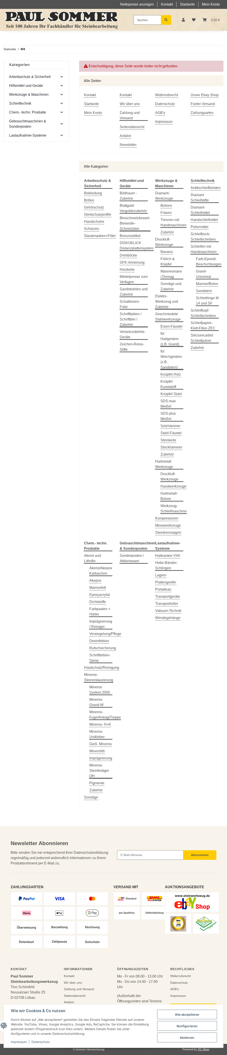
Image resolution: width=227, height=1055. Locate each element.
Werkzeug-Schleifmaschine (173, 508)
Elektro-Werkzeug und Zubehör (166, 301)
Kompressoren (166, 518)
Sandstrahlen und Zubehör (134, 291)
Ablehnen (187, 1037)
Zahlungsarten (202, 113)
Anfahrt (125, 136)
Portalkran (163, 589)
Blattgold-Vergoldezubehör (133, 208)
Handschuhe (94, 221)
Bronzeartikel (130, 236)
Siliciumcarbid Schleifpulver (202, 337)
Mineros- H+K (100, 724)
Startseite (187, 4)
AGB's (160, 113)
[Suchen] (166, 20)
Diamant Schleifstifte (200, 197)
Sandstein (204, 291)
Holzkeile (127, 269)
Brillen (89, 200)
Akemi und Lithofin (92, 558)
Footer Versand (203, 104)
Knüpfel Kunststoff (168, 384)
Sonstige (91, 797)
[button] (183, 20)
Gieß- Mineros (100, 744)
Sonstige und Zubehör (170, 286)
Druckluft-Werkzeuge (164, 242)
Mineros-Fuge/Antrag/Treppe (105, 714)
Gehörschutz (94, 207)
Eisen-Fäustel (171, 326)
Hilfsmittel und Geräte (26, 86)
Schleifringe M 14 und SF (207, 300)
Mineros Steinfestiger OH (99, 770)
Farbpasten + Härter (99, 611)
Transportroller (166, 603)
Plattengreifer (165, 582)
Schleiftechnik (20, 103)
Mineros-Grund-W (96, 702)
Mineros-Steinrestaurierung (98, 677)
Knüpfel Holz (170, 374)
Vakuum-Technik (168, 611)
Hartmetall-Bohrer (169, 496)
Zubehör (167, 232)
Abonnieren (200, 855)
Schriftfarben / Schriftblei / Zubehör (130, 319)
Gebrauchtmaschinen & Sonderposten (27, 123)
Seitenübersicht (132, 127)
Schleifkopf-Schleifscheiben (203, 313)
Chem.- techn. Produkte (27, 112)
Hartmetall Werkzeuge (164, 464)
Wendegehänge (167, 618)
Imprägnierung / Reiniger (100, 624)
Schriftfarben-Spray (99, 657)
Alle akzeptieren (187, 1014)
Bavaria (166, 252)
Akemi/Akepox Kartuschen (100, 570)
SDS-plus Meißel (168, 416)
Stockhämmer (171, 447)
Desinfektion (99, 641)
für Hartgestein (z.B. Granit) (169, 339)
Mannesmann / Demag (171, 274)
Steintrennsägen (168, 532)
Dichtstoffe (97, 602)
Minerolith (97, 751)
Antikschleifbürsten (206, 188)
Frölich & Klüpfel (167, 261)
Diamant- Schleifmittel (200, 210)
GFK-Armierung (132, 262)
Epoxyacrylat (99, 595)
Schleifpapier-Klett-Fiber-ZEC (203, 325)
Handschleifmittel (204, 220)
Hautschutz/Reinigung (101, 667)
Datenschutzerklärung (91, 852)
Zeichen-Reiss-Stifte (132, 346)
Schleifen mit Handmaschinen (204, 249)
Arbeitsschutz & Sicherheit (30, 77)
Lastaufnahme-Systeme (27, 135)
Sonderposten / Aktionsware (132, 558)
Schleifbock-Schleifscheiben (203, 236)
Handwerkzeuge (173, 486)
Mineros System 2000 (99, 689)
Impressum (19, 1042)
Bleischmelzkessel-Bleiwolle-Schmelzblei (135, 223)
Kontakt (167, 4)
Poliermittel (199, 227)
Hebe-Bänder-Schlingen (166, 565)
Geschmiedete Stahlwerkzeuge (168, 316)
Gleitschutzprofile (97, 214)
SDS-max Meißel (168, 403)
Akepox (95, 580)
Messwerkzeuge (168, 525)
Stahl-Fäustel (171, 433)
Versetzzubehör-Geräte (132, 334)
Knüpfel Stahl (171, 394)
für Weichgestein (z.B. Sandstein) (171, 359)
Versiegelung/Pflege (105, 634)
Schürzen (91, 229)
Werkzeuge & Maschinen (29, 94)
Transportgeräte (167, 596)
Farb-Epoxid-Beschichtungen (208, 261)
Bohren (166, 205)
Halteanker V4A (167, 555)
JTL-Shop (203, 1049)
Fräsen (166, 213)
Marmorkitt (97, 587)
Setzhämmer (170, 426)
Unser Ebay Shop (205, 95)
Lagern (160, 575)
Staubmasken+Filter (100, 236)
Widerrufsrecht (166, 95)
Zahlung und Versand (130, 115)
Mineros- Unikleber (97, 734)
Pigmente (96, 783)
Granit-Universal (203, 274)
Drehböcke (128, 255)
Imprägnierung (100, 758)
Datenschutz (40, 1042)
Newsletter (128, 145)
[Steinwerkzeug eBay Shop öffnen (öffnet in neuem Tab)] (192, 902)
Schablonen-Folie (130, 304)
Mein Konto (211, 4)
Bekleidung (93, 193)
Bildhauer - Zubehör (128, 195)
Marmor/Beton (207, 284)
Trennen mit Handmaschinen (173, 222)
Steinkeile (168, 440)
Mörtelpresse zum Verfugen (134, 279)
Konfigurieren (187, 1026)
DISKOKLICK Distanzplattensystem (136, 245)
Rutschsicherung (102, 648)
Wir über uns (130, 104)
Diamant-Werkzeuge (164, 195)
